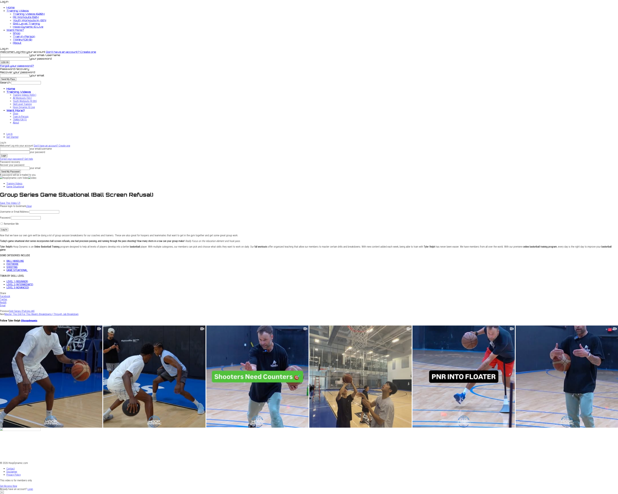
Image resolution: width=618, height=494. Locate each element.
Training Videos (17, 10)
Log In (9, 133)
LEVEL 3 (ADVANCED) (17, 287)
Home (10, 7)
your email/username (45, 55)
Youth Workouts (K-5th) (29, 20)
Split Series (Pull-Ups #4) (22, 311)
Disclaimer (11, 471)
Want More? (15, 30)
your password (41, 58)
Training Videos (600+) (29, 13)
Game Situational (15, 186)
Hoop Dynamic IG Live (28, 26)
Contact (10, 468)
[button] (29, 206)
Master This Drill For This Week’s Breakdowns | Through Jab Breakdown (42, 314)
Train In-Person (24, 36)
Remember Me (11, 223)
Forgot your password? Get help (16, 158)
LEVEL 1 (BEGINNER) (17, 281)
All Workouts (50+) (26, 17)
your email (37, 75)
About (17, 42)
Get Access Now (8, 486)
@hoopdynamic (29, 320)
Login (30, 489)
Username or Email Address (14, 211)
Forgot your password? (17, 65)
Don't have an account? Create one (71, 51)
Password (5, 217)
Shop (16, 33)
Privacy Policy (13, 474)
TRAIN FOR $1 (22, 39)
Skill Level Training (26, 23)
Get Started (12, 137)
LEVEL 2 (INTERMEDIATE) (19, 284)
